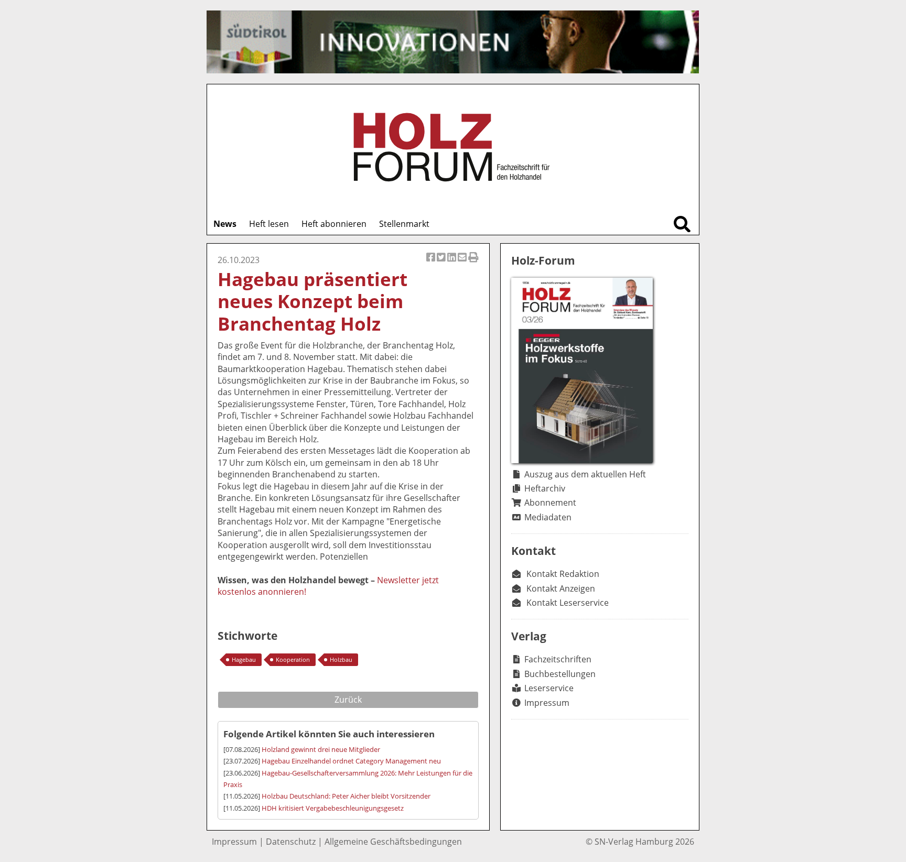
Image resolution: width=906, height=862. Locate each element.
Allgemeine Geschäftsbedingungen (393, 841)
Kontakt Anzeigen (560, 588)
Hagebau (244, 659)
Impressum (546, 702)
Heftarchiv (544, 488)
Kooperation (293, 659)
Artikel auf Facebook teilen (431, 262)
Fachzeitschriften (557, 659)
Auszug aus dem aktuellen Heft (585, 474)
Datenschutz (291, 841)
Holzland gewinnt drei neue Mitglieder (321, 749)
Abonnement (550, 502)
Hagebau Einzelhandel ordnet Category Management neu (351, 761)
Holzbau (341, 659)
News (224, 224)
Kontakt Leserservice (567, 602)
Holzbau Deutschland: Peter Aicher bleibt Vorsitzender (346, 796)
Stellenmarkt (404, 224)
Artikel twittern (442, 262)
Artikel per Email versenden (463, 262)
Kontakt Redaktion (562, 574)
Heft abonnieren (333, 224)
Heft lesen (269, 224)
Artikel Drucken (473, 262)
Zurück (348, 699)
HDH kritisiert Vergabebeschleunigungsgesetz (333, 808)
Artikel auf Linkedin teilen (452, 262)
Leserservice (549, 688)
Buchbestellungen (560, 674)
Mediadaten (547, 517)
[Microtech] (453, 41)
